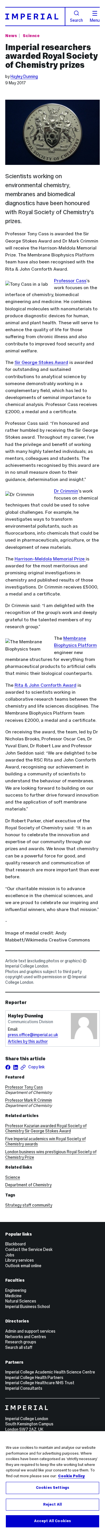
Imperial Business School (27, 1306)
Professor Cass (70, 280)
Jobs (9, 1255)
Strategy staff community (28, 1205)
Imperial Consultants (23, 1388)
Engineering (15, 1290)
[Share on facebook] (7, 1067)
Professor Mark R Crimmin (28, 1100)
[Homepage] (35, 16)
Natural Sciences (20, 1301)
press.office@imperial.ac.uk (33, 1034)
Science (31, 35)
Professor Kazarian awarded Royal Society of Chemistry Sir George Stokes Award (46, 1128)
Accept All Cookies (52, 1521)
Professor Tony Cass (24, 1087)
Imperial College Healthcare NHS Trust (39, 1382)
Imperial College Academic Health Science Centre (50, 1372)
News (11, 35)
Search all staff (18, 1347)
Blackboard (15, 1244)
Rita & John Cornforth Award (45, 685)
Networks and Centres (25, 1336)
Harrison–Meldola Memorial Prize (50, 559)
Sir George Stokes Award (41, 362)
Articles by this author (28, 1041)
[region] (52, 1481)
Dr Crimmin (66, 491)
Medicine (13, 1295)
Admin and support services (30, 1331)
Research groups (20, 1342)
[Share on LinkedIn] (15, 1067)
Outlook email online (23, 1265)
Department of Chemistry (28, 1184)
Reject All (52, 1504)
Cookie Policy (71, 1476)
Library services (19, 1260)
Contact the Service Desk (28, 1249)
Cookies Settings (52, 1487)
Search (76, 20)
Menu (95, 20)
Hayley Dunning (24, 76)
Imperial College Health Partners (34, 1377)
